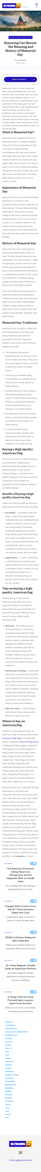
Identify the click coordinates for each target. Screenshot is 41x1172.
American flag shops (12, 738)
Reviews (8, 1094)
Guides (12, 37)
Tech (7, 1051)
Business (9, 1022)
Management (10, 1084)
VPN (7, 1117)
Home (19, 37)
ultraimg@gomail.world (20, 1160)
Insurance (9, 1078)
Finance (8, 1068)
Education (9, 1061)
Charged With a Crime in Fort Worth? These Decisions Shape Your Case (20, 912)
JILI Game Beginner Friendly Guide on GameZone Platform (20, 972)
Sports (8, 1104)
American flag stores (29, 741)
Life (30, 37)
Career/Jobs (10, 1025)
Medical (8, 1091)
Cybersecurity (11, 1028)
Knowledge (10, 1081)
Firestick (8, 1038)
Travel (8, 1114)
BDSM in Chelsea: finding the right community (20, 942)
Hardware (9, 1071)
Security (8, 1098)
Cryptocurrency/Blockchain (16, 1032)
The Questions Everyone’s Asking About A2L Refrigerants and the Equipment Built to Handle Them (20, 878)
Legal (24, 37)
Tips (7, 1055)
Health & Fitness (12, 1075)
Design (8, 1058)
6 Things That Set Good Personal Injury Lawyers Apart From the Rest (20, 1003)
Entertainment (11, 1035)
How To (8, 1048)
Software (9, 1101)
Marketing (9, 1088)
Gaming (8, 1042)
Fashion (8, 1065)
